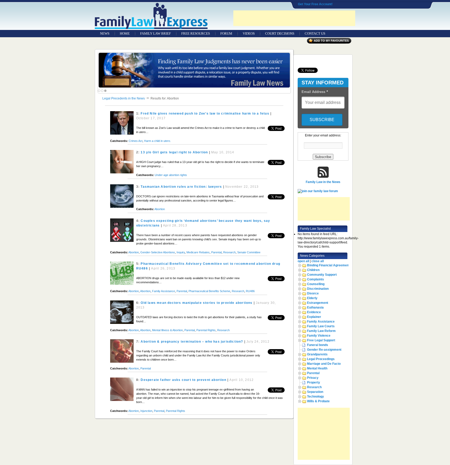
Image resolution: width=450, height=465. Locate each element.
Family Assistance (163, 291)
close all (317, 261)
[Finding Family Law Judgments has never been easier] (194, 70)
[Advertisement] (294, 18)
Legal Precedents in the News (123, 98)
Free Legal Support (321, 340)
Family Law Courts (321, 326)
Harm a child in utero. (157, 140)
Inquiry (181, 252)
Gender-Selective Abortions (157, 252)
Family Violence (318, 335)
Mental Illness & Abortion (167, 330)
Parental (216, 252)
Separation (315, 392)
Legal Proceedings (321, 359)
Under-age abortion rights (171, 175)
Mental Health (317, 368)
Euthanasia (315, 307)
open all (303, 261)
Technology (315, 396)
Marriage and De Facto (324, 364)
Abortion (159, 209)
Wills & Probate (318, 401)
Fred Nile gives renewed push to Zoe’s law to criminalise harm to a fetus (205, 113)
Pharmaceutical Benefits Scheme (209, 291)
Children (313, 270)
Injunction (146, 410)
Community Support (322, 275)
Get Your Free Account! (315, 4)
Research (229, 252)
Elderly (312, 298)
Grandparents (317, 354)
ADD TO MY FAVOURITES (331, 40)
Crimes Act (135, 140)
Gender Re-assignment (324, 349)
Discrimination (318, 289)
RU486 (250, 291)
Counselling (315, 284)
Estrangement (317, 303)
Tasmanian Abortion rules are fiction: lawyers (181, 186)
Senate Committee (248, 252)
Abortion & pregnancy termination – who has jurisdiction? (192, 341)
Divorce (313, 293)
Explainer (314, 317)
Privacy (312, 378)
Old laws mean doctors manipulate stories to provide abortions (196, 303)
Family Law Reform (321, 331)
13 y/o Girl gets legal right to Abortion (174, 152)
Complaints (315, 279)
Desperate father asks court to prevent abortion (183, 380)
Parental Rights (206, 330)
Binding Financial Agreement (328, 265)
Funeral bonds (317, 345)
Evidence (314, 312)
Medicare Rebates (198, 252)
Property (313, 382)
